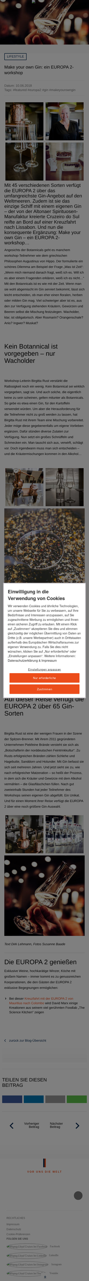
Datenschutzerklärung (23, 660)
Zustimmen (44, 689)
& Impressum (47, 660)
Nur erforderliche (44, 678)
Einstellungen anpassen (44, 669)
